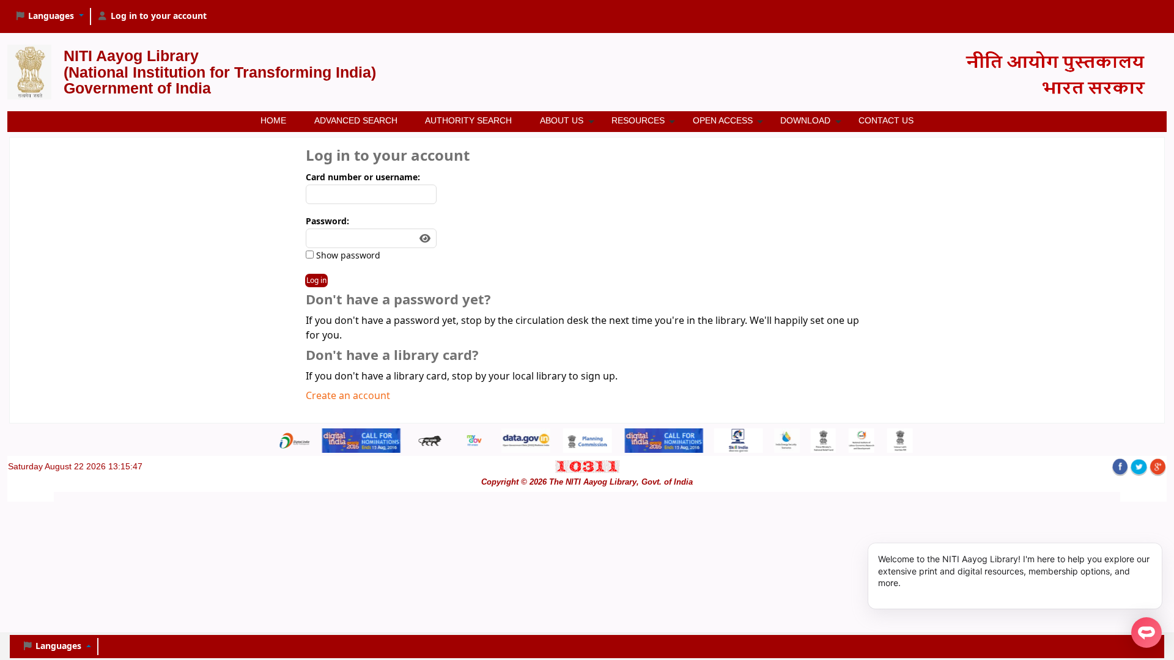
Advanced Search (355, 120)
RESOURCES (638, 120)
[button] (49, 16)
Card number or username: (363, 177)
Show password (347, 255)
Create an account (348, 396)
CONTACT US (886, 120)
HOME (273, 120)
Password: (327, 221)
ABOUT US (561, 120)
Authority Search (468, 120)
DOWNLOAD (805, 120)
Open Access (723, 120)
